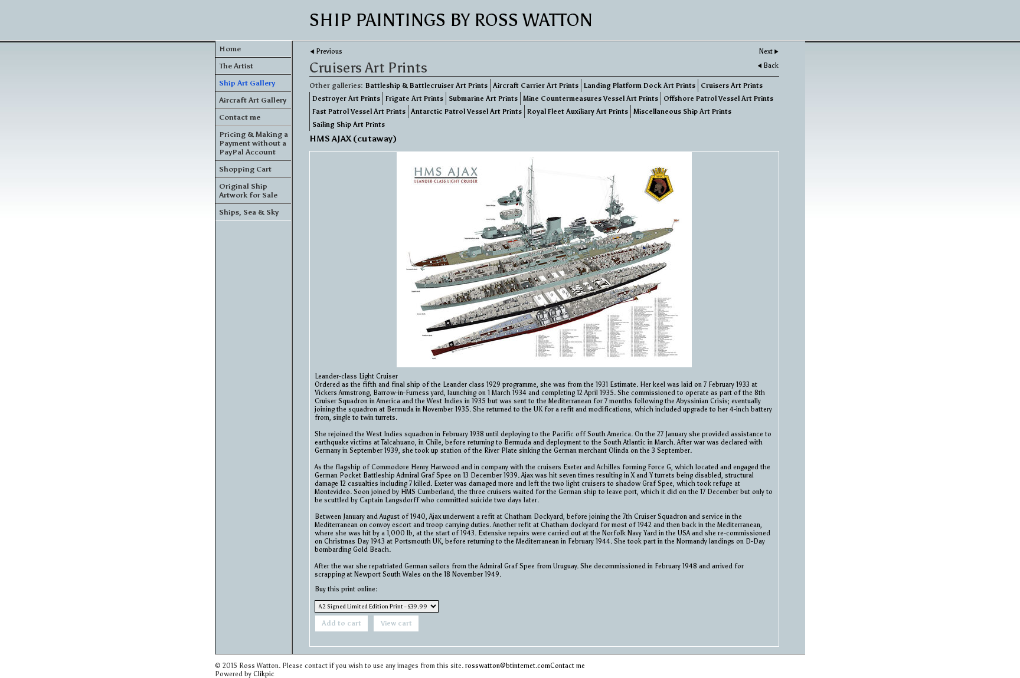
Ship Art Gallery (247, 82)
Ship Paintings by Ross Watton (451, 20)
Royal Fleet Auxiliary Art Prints (577, 111)
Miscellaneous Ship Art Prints (682, 111)
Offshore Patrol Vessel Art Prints (718, 98)
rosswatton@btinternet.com (507, 665)
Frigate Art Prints (414, 98)
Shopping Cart (245, 168)
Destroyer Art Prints (346, 98)
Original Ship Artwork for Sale (248, 190)
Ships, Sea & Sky (249, 212)
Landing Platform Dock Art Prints (639, 85)
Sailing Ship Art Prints (348, 124)
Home (230, 48)
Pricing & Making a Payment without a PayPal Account (253, 143)
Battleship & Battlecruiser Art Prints (426, 85)
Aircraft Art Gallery (252, 100)
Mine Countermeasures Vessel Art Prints (590, 98)
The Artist (236, 65)
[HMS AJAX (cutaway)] (544, 259)
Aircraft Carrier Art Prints (535, 85)
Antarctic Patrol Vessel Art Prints (466, 111)
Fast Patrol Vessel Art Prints (359, 111)
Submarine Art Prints (483, 98)
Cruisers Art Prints (732, 85)
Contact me (239, 117)
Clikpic (263, 674)
